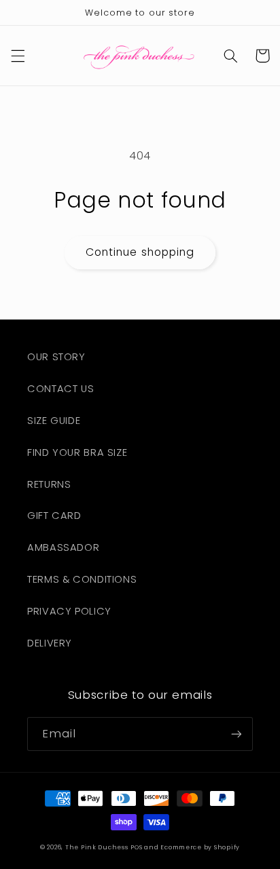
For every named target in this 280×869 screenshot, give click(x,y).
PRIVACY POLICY (69, 611)
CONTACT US (60, 388)
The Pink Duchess (96, 847)
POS (136, 847)
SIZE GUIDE (53, 420)
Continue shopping (140, 252)
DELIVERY (49, 643)
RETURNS (49, 484)
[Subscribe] (236, 733)
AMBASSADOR (63, 547)
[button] (17, 55)
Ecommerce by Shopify (200, 847)
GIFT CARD (54, 515)
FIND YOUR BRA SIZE (77, 452)
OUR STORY (56, 357)
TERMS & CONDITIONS (82, 579)
